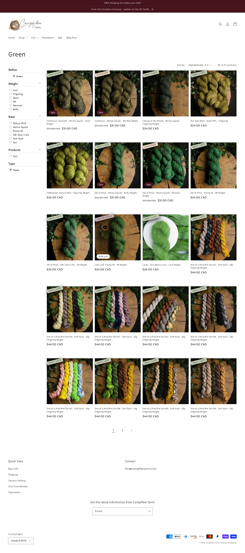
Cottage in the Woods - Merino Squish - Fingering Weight (161, 122)
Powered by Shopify (228, 543)
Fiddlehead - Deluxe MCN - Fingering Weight (68, 192)
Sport (15, 97)
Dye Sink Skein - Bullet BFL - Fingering (209, 120)
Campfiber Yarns (213, 543)
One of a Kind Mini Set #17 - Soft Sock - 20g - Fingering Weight (117, 338)
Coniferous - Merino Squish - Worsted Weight (116, 120)
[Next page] (131, 430)
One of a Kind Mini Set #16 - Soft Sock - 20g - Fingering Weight (69, 338)
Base (11, 117)
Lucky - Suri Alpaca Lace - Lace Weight (161, 264)
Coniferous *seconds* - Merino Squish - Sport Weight (68, 122)
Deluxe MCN (19, 123)
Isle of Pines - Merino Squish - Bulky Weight (116, 192)
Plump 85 (17, 130)
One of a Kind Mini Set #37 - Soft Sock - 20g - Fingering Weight (69, 410)
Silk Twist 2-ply (20, 134)
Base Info (13, 468)
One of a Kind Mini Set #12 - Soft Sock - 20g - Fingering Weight (212, 266)
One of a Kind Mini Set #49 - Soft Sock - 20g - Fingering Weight (164, 410)
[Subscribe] (148, 511)
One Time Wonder (18, 486)
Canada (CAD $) (18, 540)
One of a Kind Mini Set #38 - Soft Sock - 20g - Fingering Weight (117, 410)
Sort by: (181, 64)
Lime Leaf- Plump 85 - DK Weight (111, 264)
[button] (23, 37)
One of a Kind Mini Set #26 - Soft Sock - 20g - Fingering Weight (212, 338)
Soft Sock (17, 138)
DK (14, 101)
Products (14, 150)
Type (11, 164)
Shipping (13, 474)
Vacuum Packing (17, 480)
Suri (14, 142)
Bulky (15, 109)
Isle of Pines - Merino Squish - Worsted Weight (161, 194)
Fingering (17, 93)
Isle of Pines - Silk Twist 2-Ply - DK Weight (67, 264)
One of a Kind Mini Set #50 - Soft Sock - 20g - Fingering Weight (212, 410)
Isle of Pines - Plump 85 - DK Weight (207, 192)
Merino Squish (20, 127)
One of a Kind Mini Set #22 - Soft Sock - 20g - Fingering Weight (164, 338)
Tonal (15, 170)
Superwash (14, 492)
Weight (13, 84)
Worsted (17, 105)
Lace (15, 90)
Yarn (15, 156)
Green (19, 76)
